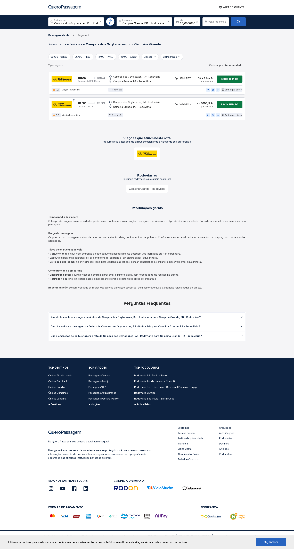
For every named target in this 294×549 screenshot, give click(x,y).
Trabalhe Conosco (188, 459)
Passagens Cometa (99, 375)
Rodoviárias (225, 438)
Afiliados (224, 448)
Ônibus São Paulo (58, 381)
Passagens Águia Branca (102, 392)
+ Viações (94, 404)
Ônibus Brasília (56, 387)
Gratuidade (225, 427)
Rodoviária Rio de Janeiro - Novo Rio (155, 381)
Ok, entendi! (271, 542)
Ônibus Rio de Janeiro (60, 375)
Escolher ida (229, 79)
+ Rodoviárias (142, 404)
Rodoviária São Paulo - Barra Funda (154, 398)
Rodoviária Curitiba (145, 392)
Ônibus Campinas (58, 392)
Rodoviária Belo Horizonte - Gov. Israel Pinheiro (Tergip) (166, 387)
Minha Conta (185, 448)
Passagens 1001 (97, 387)
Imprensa (183, 443)
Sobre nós (183, 427)
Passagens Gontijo (98, 381)
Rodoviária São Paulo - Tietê (150, 375)
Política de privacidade (190, 438)
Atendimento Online (189, 454)
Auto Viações (226, 433)
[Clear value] (197, 21)
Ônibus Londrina (57, 398)
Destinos (224, 443)
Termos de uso (186, 433)
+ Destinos (54, 404)
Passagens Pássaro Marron (103, 398)
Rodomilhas (225, 454)
